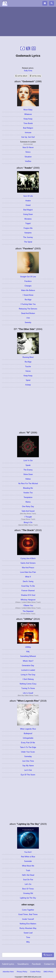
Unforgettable (28, 738)
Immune (28, 133)
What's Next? (28, 661)
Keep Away (28, 119)
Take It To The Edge (28, 747)
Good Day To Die (28, 586)
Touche (28, 366)
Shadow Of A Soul (28, 595)
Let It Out (28, 770)
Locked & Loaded (28, 670)
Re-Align (28, 300)
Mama (28, 502)
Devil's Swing (28, 581)
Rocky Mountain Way (28, 928)
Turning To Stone (28, 688)
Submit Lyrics (8, 964)
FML (28, 652)
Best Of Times (28, 889)
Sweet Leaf (28, 933)
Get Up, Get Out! (28, 137)
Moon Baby (28, 110)
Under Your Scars (28, 752)
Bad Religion (28, 128)
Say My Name (28, 766)
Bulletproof (28, 733)
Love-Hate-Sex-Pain (28, 572)
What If (28, 577)
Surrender (28, 861)
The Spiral (28, 242)
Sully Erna (28, 71)
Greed (28, 205)
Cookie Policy (35, 972)
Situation (28, 157)
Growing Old (28, 893)
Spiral (28, 380)
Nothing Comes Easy (28, 684)
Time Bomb (28, 123)
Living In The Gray (28, 675)
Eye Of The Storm (28, 775)
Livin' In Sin (28, 461)
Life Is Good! (28, 693)
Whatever (28, 114)
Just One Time (28, 761)
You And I (28, 852)
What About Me (28, 866)
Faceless (28, 281)
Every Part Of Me (28, 743)
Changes (28, 286)
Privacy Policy (22, 972)
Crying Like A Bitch (28, 558)
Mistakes (28, 219)
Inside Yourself (28, 919)
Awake (28, 201)
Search (49, 955)
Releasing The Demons (28, 309)
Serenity (28, 322)
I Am (28, 318)
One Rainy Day (28, 506)
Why (28, 942)
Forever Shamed (28, 591)
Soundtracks (23, 964)
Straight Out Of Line (28, 277)
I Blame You (28, 605)
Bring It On (28, 522)
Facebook (36, 964)
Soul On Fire (28, 880)
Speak (28, 465)
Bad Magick (28, 210)
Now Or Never (28, 147)
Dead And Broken (28, 313)
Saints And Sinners (28, 563)
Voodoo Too (28, 493)
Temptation (28, 497)
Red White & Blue (28, 857)
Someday (28, 756)
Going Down (28, 214)
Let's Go (28, 884)
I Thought (28, 517)
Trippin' (28, 223)
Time (28, 937)
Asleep (28, 385)
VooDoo (28, 161)
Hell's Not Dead (28, 875)
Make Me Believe (28, 290)
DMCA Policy (48, 972)
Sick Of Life (28, 196)
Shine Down (28, 474)
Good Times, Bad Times (28, 914)
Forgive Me (28, 228)
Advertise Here (8, 972)
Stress (28, 152)
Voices (28, 371)
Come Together (28, 910)
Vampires (28, 233)
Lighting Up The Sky (28, 898)
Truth (28, 870)
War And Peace (28, 568)
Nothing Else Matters (28, 924)
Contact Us (49, 964)
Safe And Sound (28, 511)
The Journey (28, 237)
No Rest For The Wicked (28, 483)
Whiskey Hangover (28, 600)
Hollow (28, 479)
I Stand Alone (28, 295)
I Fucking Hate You (28, 304)
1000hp (28, 647)
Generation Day (28, 665)
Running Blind (28, 357)
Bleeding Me (28, 488)
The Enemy (28, 470)
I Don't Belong (28, 679)
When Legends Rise (28, 729)
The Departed (28, 611)
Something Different (28, 656)
